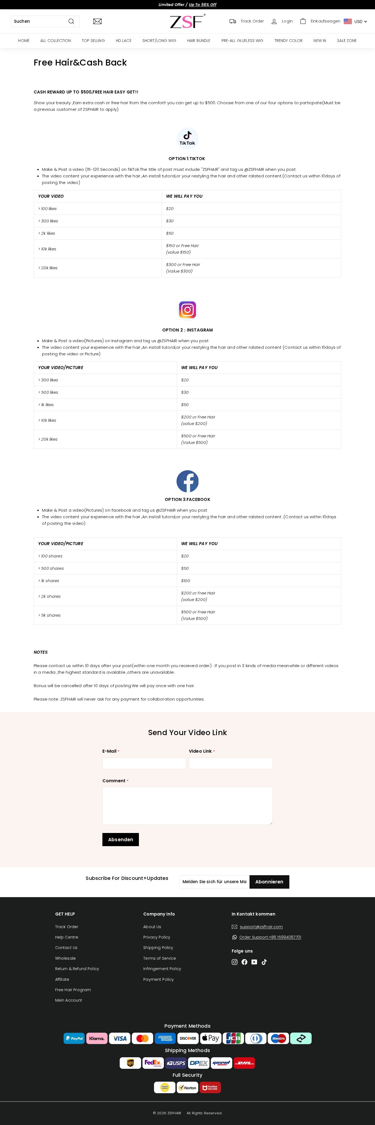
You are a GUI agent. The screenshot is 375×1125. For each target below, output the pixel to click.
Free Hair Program (73, 990)
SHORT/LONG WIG (159, 40)
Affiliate (62, 979)
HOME (23, 40)
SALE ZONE (347, 40)
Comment (113, 781)
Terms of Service (159, 958)
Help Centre (67, 937)
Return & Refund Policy (77, 968)
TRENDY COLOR (289, 40)
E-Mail (109, 751)
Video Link (200, 751)
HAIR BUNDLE (199, 40)
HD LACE (123, 40)
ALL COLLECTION (55, 40)
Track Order (67, 927)
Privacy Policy (156, 937)
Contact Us (66, 947)
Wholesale (65, 958)
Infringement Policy (162, 968)
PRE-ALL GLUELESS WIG (243, 40)
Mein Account (68, 1000)
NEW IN (320, 40)
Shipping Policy (158, 947)
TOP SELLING (93, 40)
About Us (152, 927)
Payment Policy (158, 979)
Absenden (120, 839)
